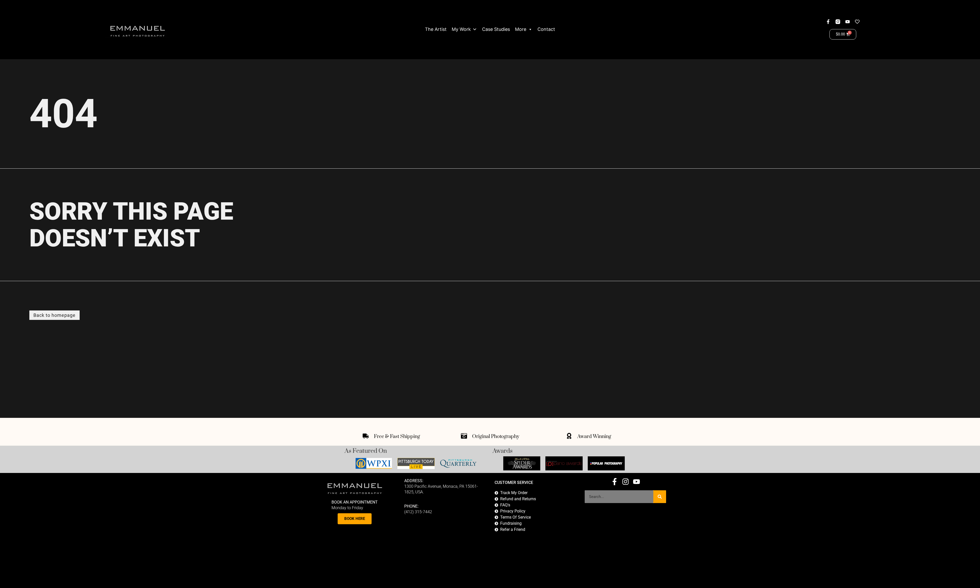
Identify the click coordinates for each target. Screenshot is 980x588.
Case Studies (496, 29)
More (520, 29)
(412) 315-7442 (418, 511)
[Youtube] (847, 21)
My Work (461, 29)
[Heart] (857, 21)
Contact (546, 29)
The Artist (436, 29)
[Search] (659, 496)
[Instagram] (625, 481)
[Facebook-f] (828, 21)
